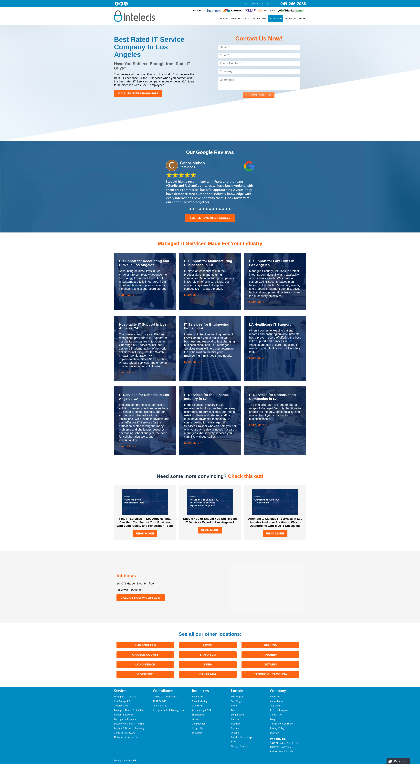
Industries (259, 18)
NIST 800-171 (160, 701)
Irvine (208, 645)
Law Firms (197, 705)
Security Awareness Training (129, 723)
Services (223, 18)
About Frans (276, 701)
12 (226, 209)
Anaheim (270, 654)
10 (220, 209)
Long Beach (145, 664)
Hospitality (197, 728)
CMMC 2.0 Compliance (165, 696)
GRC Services (160, 705)
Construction (199, 723)
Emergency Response (125, 719)
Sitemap (274, 732)
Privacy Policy (277, 728)
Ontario (270, 664)
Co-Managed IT (122, 701)
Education (197, 732)
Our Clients (276, 705)
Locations (275, 18)
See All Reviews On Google (210, 217)
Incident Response (124, 714)
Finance (196, 719)
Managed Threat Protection (129, 710)
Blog (269, 3)
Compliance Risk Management (169, 710)
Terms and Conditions (282, 723)
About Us (290, 18)
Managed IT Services (125, 696)
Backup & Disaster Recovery (129, 728)
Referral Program (279, 710)
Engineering (198, 714)
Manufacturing (199, 701)
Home (245, 3)
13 (230, 209)
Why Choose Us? (241, 18)
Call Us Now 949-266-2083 (138, 93)
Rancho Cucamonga (270, 674)
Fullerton (235, 710)
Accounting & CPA (201, 710)
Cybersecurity (121, 705)
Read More (145, 533)
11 (223, 209)
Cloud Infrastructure (124, 732)
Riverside (145, 674)
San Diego (208, 654)
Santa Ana (207, 674)
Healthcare (197, 696)
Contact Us (257, 3)
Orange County (145, 654)
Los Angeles (145, 645)
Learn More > (128, 294)
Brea (208, 664)
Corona (270, 645)
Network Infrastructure (126, 737)
